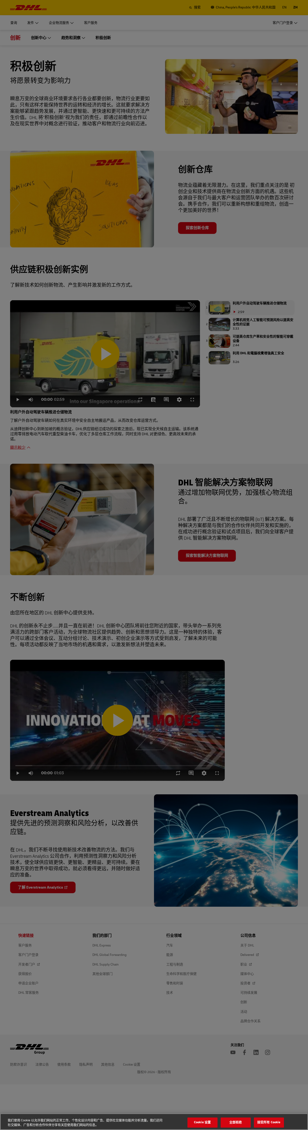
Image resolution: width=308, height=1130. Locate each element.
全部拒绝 (235, 1122)
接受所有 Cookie (268, 1122)
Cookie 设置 (202, 1122)
